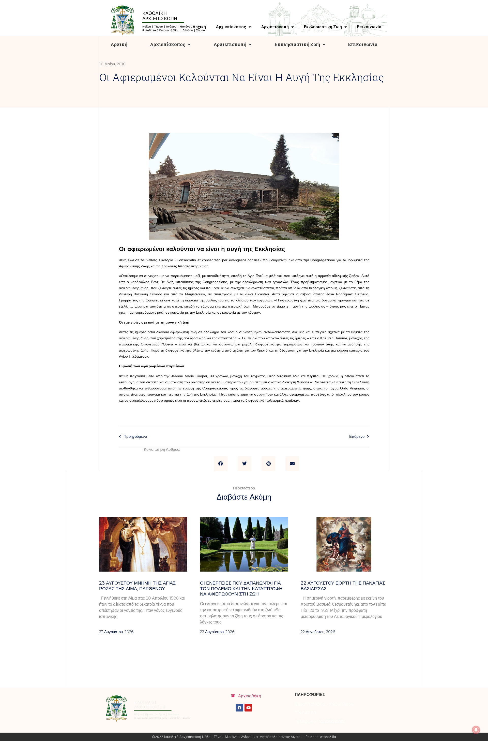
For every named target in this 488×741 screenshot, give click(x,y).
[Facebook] (239, 707)
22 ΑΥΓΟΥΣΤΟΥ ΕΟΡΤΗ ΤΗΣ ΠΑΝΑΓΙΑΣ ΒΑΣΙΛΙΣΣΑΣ (343, 585)
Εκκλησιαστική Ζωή (297, 44)
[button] (220, 463)
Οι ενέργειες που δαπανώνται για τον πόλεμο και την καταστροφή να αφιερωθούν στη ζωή (241, 588)
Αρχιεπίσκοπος (167, 44)
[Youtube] (248, 707)
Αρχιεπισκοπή (230, 44)
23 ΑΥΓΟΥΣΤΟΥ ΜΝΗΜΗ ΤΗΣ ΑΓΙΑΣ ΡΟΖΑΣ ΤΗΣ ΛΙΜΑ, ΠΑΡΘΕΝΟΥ (137, 585)
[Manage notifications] (476, 730)
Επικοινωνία (362, 44)
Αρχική (119, 44)
